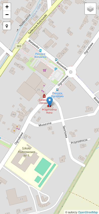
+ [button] (7, 7)
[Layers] (90, 8)
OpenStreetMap (88, 212)
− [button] (7, 14)
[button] (7, 26)
